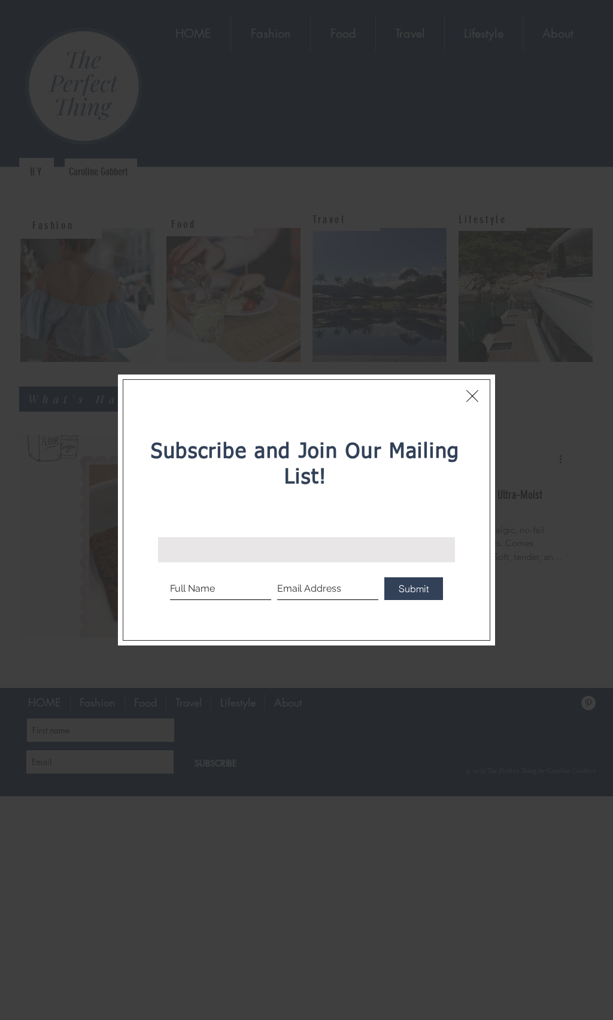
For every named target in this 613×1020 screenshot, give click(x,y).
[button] (472, 396)
